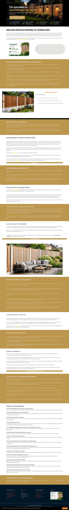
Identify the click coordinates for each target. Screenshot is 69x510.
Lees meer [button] (39, 508)
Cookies (37, 493)
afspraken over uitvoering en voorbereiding (27, 127)
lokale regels (11, 419)
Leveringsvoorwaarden (40, 496)
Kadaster (30, 461)
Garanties (37, 497)
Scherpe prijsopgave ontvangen (34, 371)
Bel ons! (35, 162)
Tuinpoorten (8, 497)
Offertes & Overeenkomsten (41, 492)
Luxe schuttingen (9, 496)
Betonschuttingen (9, 493)
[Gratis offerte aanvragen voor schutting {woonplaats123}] (17, 17)
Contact (22, 497)
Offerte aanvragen (51, 92)
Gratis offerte (34, 238)
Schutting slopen (24, 493)
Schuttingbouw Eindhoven (50, 480)
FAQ (22, 492)
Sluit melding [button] (65, 508)
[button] (3, 102)
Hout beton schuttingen (10, 492)
